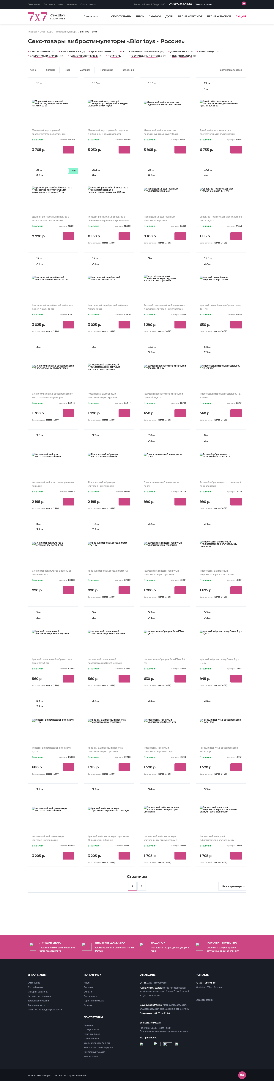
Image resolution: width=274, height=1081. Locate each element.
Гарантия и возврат (94, 1000)
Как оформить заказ (94, 1052)
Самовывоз (90, 16)
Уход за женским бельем (97, 1043)
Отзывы (88, 1005)
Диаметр (50, 70)
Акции (240, 16)
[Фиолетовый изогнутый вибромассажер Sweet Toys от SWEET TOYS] (165, 720)
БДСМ (140, 16)
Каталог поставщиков (39, 996)
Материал (85, 70)
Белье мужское (190, 16)
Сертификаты (35, 987)
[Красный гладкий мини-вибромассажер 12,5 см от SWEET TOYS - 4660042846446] (221, 277)
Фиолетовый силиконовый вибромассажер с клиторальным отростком (217, 575)
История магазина (38, 991)
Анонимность (91, 996)
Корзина (88, 1025)
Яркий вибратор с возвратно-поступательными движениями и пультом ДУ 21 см (217, 134)
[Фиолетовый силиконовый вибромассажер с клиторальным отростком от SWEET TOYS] (221, 543)
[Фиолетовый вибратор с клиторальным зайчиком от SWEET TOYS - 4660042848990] (53, 454)
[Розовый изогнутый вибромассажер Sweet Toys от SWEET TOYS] (221, 720)
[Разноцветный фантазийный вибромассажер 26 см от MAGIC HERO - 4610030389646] (165, 189)
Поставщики (106, 70)
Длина (33, 70)
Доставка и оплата (53, 4)
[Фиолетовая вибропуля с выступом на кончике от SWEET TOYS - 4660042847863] (221, 366)
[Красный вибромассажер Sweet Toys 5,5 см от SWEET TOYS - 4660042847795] (221, 631)
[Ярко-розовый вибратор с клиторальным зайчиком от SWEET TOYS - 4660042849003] (109, 454)
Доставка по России (38, 1000)
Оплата (88, 991)
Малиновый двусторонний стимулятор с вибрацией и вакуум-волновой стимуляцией (108, 134)
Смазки (155, 16)
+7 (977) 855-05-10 (180, 4)
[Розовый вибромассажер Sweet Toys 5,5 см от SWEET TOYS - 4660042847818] (53, 720)
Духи (169, 16)
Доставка (89, 987)
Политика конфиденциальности (45, 1009)
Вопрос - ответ (92, 1056)
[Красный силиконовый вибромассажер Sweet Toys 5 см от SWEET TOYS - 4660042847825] (53, 631)
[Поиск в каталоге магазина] (223, 4)
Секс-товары (121, 16)
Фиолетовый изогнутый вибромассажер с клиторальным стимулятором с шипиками (217, 840)
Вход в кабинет (92, 1034)
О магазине (34, 4)
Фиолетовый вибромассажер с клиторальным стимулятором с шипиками (160, 840)
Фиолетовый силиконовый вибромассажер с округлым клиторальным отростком (102, 398)
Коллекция (128, 70)
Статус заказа (88, 4)
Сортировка (231, 70)
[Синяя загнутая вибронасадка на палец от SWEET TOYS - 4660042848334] (165, 454)
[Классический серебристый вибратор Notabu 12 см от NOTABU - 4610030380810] (109, 277)
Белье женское (219, 16)
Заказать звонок (203, 4)
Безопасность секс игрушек (98, 1047)
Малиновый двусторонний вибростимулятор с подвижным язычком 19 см (48, 134)
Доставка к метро (37, 1005)
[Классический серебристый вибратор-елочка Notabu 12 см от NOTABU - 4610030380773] (53, 277)
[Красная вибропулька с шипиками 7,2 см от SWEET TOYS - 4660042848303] (109, 543)
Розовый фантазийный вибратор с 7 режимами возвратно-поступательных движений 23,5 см (108, 220)
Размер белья (91, 1038)
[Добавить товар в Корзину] (68, 149)
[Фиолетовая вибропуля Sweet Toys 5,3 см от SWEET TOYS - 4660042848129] (165, 631)
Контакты (72, 4)
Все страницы (232, 886)
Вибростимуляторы (66, 31)
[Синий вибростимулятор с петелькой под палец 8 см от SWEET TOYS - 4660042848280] (53, 543)
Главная (32, 31)
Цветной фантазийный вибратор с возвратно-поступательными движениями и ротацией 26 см (50, 220)
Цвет (67, 70)
